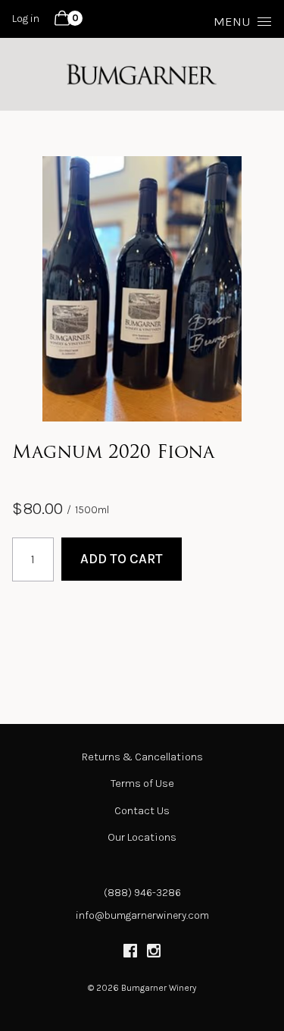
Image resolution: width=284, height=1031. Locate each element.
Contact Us (142, 810)
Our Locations (142, 837)
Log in (25, 18)
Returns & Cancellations (142, 757)
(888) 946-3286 (142, 892)
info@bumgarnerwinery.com (142, 915)
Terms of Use (142, 783)
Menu (232, 21)
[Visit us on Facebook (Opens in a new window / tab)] (130, 953)
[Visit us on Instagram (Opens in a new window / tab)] (154, 953)
